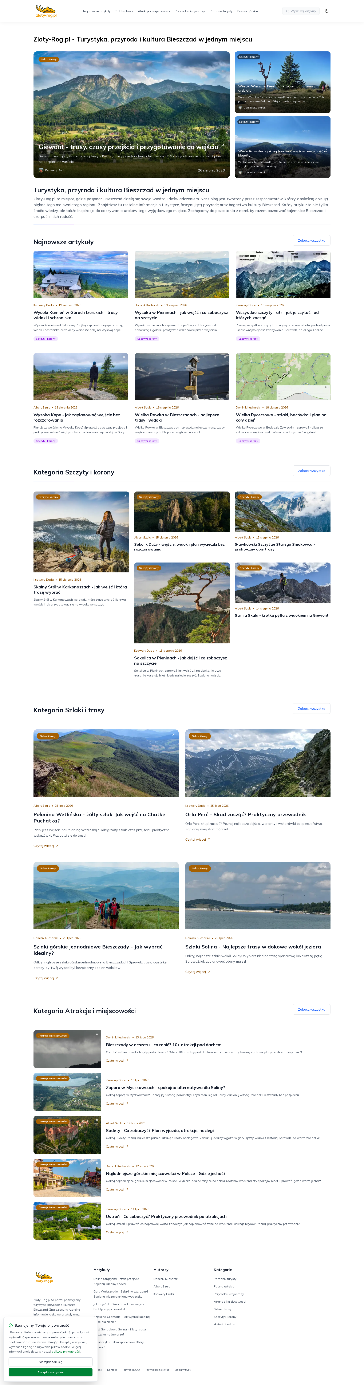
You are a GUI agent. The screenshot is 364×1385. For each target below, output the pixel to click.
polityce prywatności (66, 1351)
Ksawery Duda (43, 305)
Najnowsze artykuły (96, 11)
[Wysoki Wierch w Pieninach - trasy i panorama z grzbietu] (283, 82)
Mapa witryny (183, 1369)
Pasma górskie (247, 11)
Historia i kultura (225, 1324)
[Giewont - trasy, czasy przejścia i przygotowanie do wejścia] (131, 114)
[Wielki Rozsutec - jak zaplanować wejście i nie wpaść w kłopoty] (283, 147)
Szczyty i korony (248, 56)
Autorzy (161, 1269)
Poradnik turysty (221, 11)
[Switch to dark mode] (327, 11)
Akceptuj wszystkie (50, 1372)
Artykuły (102, 1269)
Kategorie (223, 1269)
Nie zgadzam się (50, 1362)
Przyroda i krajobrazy (190, 11)
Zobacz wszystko (311, 240)
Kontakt (112, 1369)
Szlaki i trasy (124, 11)
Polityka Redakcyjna (157, 1369)
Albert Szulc (41, 407)
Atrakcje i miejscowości (154, 11)
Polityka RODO (131, 1369)
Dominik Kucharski (147, 305)
